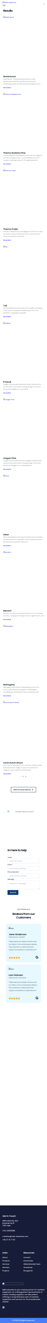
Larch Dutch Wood (13, 762)
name (10, 857)
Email (10, 865)
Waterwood (9, 76)
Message (11, 879)
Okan (6, 534)
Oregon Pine (9, 458)
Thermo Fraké (10, 229)
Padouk (7, 381)
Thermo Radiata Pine (14, 152)
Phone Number (14, 872)
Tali (5, 305)
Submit (13, 892)
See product (7, 87)
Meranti (7, 610)
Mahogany (9, 684)
